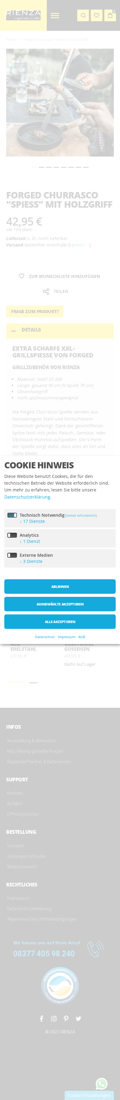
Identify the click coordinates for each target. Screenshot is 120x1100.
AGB (81, 636)
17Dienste (32, 521)
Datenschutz (45, 636)
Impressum (66, 636)
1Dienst (30, 541)
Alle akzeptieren (60, 621)
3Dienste (31, 561)
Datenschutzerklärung (27, 497)
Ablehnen (60, 586)
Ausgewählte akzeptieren (60, 604)
